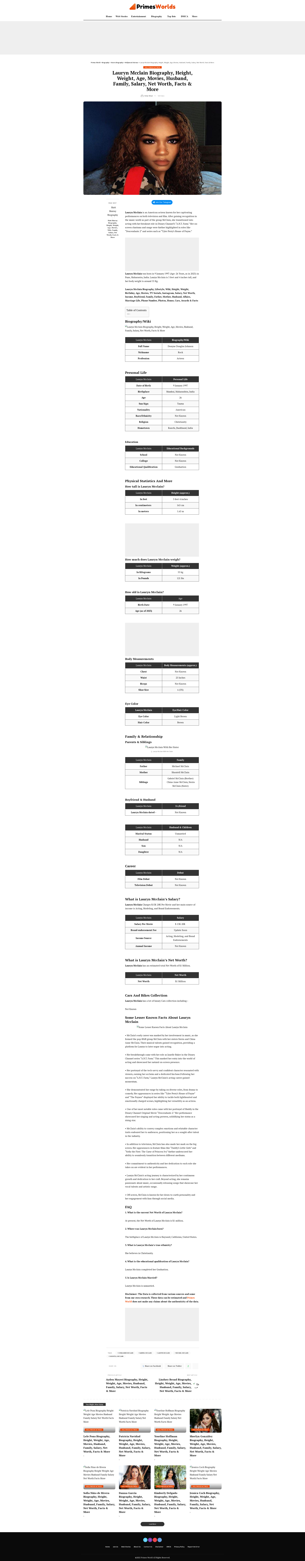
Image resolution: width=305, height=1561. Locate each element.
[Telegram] (195, 1366)
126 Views (161, 95)
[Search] (220, 16)
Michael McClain (182, 1353)
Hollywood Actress (152, 67)
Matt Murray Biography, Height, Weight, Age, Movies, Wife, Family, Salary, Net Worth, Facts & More (113, 229)
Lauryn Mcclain (164, 1353)
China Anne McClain (126, 1353)
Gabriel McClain (146, 1353)
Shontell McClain (116, 1356)
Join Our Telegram (163, 202)
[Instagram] (150, 1540)
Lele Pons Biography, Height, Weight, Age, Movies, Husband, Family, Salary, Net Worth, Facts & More (96, 1444)
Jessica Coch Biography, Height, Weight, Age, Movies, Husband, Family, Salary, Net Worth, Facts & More (205, 1500)
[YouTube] (155, 1540)
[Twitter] (145, 1540)
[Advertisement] (71, 38)
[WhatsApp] (188, 1366)
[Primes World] (153, 6)
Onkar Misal (148, 95)
